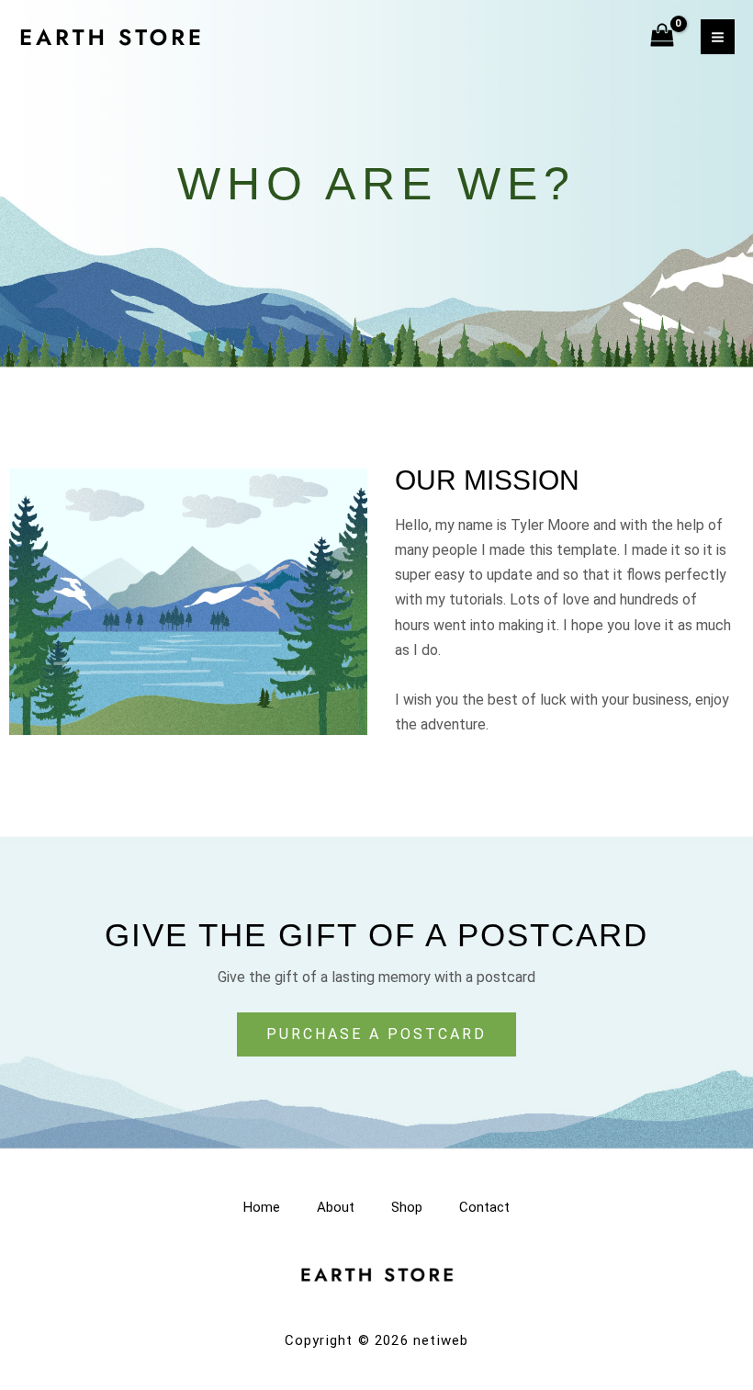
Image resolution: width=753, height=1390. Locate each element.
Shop (406, 1207)
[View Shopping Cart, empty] (662, 37)
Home (261, 1207)
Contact (484, 1207)
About (335, 1207)
